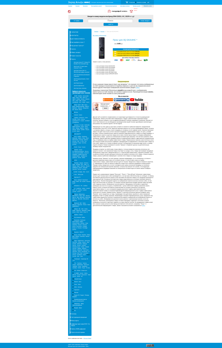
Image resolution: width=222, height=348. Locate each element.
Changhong (75, 122)
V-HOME (76, 273)
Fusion (83, 147)
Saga (75, 240)
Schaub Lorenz (76, 247)
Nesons (74, 204)
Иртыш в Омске (87, 338)
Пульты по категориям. (78, 332)
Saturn (84, 242)
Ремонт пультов (76, 55)
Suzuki (74, 256)
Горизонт (76, 289)
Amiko (78, 99)
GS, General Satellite (78, 153)
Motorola (87, 197)
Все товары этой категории (99, 35)
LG (74, 188)
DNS (73, 128)
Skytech (84, 248)
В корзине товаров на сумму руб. (139, 2)
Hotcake (85, 167)
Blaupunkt (86, 108)
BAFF (79, 105)
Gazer (80, 149)
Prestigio (85, 228)
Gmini (79, 157)
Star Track (79, 253)
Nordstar (80, 204)
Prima (74, 226)
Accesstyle (86, 96)
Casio (86, 117)
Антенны (73, 314)
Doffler (83, 129)
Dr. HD (74, 131)
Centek (74, 119)
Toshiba (74, 267)
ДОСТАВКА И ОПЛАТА (78, 39)
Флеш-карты (75, 320)
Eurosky (84, 142)
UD (75, 270)
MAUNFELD (75, 195)
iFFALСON (80, 174)
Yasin (79, 284)
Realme (84, 234)
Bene (86, 105)
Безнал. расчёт (137, 6)
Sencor (74, 245)
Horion (80, 167)
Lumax (74, 191)
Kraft (73, 183)
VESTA (74, 274)
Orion (81, 212)
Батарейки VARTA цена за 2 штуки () (128, 55)
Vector (81, 273)
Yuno (75, 284)
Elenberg (84, 136)
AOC (73, 100)
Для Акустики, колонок (80, 88)
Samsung (87, 240)
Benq (73, 106)
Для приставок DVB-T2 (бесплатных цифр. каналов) (81, 71)
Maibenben (82, 194)
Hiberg (74, 166)
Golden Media (76, 156)
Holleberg (75, 167)
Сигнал (76, 115)
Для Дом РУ (77, 134)
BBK (83, 105)
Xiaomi (76, 281)
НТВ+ (75, 160)
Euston (74, 144)
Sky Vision (86, 250)
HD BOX (78, 164)
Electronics (75, 139)
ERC (78, 141)
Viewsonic (84, 274)
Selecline (79, 243)
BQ (73, 109)
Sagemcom (81, 240)
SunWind (79, 254)
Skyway (74, 250)
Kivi (80, 181)
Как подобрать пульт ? (78, 42)
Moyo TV (74, 199)
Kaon (75, 180)
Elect (87, 138)
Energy (81, 139)
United (78, 270)
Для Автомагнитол (79, 85)
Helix (85, 164)
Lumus (79, 191)
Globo (83, 157)
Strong (74, 253)
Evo (86, 141)
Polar (86, 223)
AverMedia (75, 102)
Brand (76, 109)
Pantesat (82, 220)
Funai (79, 147)
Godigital (74, 154)
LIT (76, 190)
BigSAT (87, 106)
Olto (82, 209)
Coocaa (83, 119)
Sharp (82, 247)
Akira (73, 97)
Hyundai (74, 169)
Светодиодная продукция (79, 317)
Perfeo (74, 229)
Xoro (80, 281)
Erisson (74, 141)
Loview (84, 190)
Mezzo (74, 197)
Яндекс (76, 307)
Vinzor (74, 276)
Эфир (82, 303)
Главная (70, 6)
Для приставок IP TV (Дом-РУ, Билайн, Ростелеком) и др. (82, 63)
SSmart (74, 248)
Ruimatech (75, 238)
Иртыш (76, 292)
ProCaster (79, 226)
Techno (85, 263)
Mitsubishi (86, 199)
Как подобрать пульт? (96, 6)
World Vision (78, 279)
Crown (82, 120)
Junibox (85, 185)
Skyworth (79, 250)
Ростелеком (77, 217)
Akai (81, 97)
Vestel (79, 274)
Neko (84, 203)
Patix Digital (75, 221)
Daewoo (76, 125)
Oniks (73, 210)
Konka (84, 181)
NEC (81, 203)
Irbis (84, 171)
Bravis (80, 109)
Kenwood (85, 180)
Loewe (80, 190)
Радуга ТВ (76, 295)
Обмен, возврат (76, 52)
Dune (78, 131)
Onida (85, 209)
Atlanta (87, 99)
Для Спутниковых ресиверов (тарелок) (82, 75)
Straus (74, 254)
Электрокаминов (77, 305)
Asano (84, 100)
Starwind (85, 253)
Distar (78, 129)
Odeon (76, 209)
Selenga (85, 243)
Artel (77, 100)
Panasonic (77, 220)
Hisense (83, 166)
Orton (74, 212)
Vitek (89, 274)
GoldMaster (84, 156)
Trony (79, 266)
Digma (86, 128)
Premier (85, 224)
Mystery (74, 200)
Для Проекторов (78, 83)
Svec (78, 256)
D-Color (82, 125)
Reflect (77, 236)
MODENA (82, 197)
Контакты (85, 6)
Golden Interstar (82, 154)
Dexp (86, 126)
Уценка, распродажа (78, 301)
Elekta (80, 138)
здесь (138, 87)
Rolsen (87, 236)
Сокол (80, 115)
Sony (79, 251)
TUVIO (79, 267)
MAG (80, 195)
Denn (82, 126)
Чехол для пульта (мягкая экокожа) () (128, 53)
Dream (87, 129)
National (76, 203)
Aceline (80, 96)
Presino (80, 228)
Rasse (75, 234)
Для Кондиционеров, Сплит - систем (82, 79)
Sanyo (79, 242)
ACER (75, 96)
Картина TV (77, 177)
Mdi (78, 197)
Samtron (74, 242)
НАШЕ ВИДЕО (145, 21)
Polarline (74, 224)
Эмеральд (77, 303)
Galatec (76, 149)
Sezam (79, 245)
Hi (88, 164)
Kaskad (80, 180)
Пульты (73, 59)
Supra (88, 254)
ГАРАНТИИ (74, 32)
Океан (81, 214)
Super (84, 254)
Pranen (80, 224)
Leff (73, 190)
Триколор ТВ (84, 259)
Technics (79, 263)
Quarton (76, 232)
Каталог (78, 6)
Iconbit (75, 171)
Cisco (78, 119)
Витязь (76, 112)
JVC (81, 185)
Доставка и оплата (125, 6)
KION (77, 181)
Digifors (82, 128)
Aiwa (77, 97)
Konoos (88, 181)
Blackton (74, 108)
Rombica (82, 236)
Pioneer (82, 223)
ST (89, 251)
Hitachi (87, 166)
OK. (79, 209)
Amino (82, 99)
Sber (88, 242)
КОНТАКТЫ (74, 35)
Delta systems (76, 126)
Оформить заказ (148, 5)
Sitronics (74, 251)
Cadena (76, 117)
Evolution (75, 142)
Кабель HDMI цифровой (78, 329)
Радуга (82, 295)
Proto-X (74, 228)
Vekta (85, 273)
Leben (83, 188)
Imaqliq (80, 171)
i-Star (75, 174)
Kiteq (73, 181)
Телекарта (77, 259)
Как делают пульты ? (77, 45)
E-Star (82, 141)
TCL (75, 263)
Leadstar (78, 188)
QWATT (82, 232)
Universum (84, 270)
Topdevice (84, 266)
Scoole (74, 243)
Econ (75, 136)
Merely (88, 195)
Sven (81, 256)
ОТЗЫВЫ (76, 21)
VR (81, 276)
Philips (81, 221)
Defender (87, 125)
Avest (87, 102)
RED (73, 236)
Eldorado (74, 138)
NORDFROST (75, 206)
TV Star (88, 267)
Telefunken (80, 264)
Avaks (83, 102)
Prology (85, 226)
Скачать (73, 49)
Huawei (84, 169)
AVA (80, 102)
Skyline (79, 248)
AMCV (74, 99)
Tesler (74, 264)
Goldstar (74, 157)
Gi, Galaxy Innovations (78, 151)
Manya (76, 194)
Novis (88, 204)
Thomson (86, 264)
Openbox (84, 210)
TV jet (83, 267)
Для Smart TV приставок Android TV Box (80, 67)
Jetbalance (77, 185)
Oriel (77, 212)
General (86, 153)
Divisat (74, 129)
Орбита (76, 214)
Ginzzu (87, 151)
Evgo (79, 142)
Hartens (86, 163)
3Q (75, 310)
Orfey (88, 210)
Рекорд (87, 295)
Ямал (80, 307)
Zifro (75, 287)
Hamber (76, 163)
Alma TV (85, 97)
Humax (79, 169)
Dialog (77, 128)
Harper (81, 163)
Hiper (78, 166)
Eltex (83, 138)
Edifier (79, 136)
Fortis (75, 147)
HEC (82, 164)
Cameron (81, 117)
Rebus (89, 234)
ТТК (73, 260)
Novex (85, 204)
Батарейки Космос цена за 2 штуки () (128, 51)
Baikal (75, 105)
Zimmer (80, 287)
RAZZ (79, 234)
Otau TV (86, 212)
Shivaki (87, 247)
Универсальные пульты (80, 299)
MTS (84, 195)
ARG (80, 100)
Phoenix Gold (76, 223)
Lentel (88, 188)
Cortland (87, 120)
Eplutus (86, 139)
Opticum (78, 210)
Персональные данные (111, 6)
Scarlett (84, 245)
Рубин (83, 217)
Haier (73, 164)
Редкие (74, 296)
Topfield (74, 266)
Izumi (87, 171)
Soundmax (84, 251)
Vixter (78, 276)
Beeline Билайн (80, 106)
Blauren (80, 108)
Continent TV (76, 120)
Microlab (80, 199)
